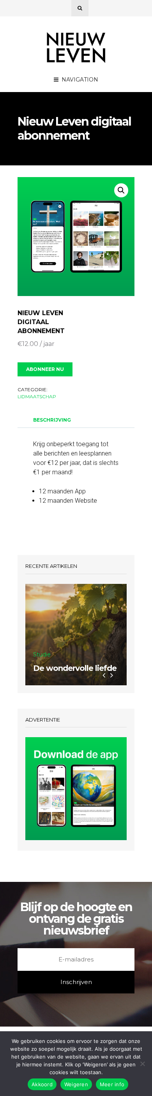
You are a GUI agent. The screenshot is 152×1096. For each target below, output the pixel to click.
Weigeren (76, 1084)
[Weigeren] (142, 1064)
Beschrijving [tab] (52, 420)
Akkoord (42, 1084)
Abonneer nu (45, 369)
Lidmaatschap (37, 396)
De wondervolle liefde (75, 668)
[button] (121, 190)
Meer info (112, 1084)
